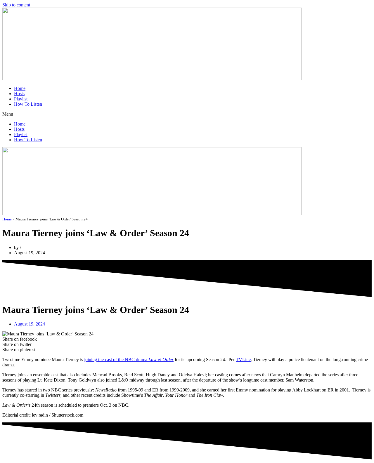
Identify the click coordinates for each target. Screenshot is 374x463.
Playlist (20, 98)
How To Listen (28, 104)
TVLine (243, 359)
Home (19, 88)
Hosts (19, 93)
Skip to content (16, 4)
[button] (187, 114)
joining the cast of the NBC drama (129, 359)
